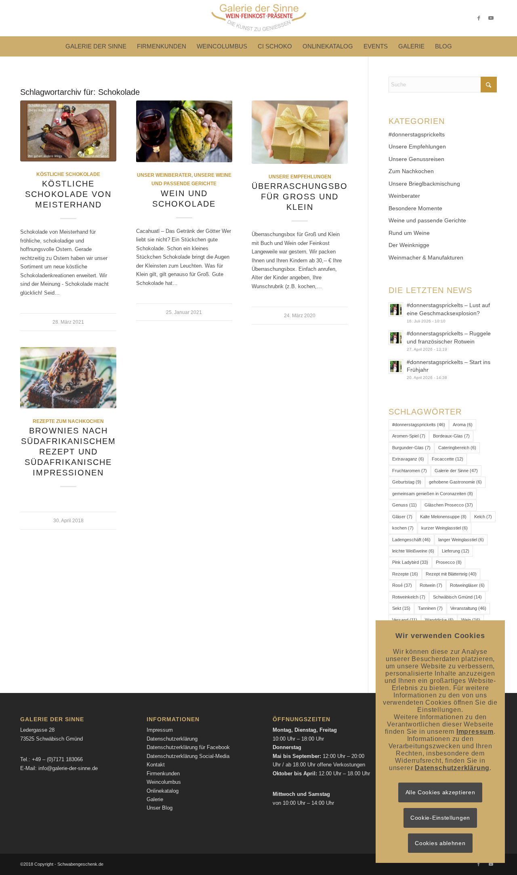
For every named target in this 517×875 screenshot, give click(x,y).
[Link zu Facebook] (479, 18)
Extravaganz (408, 458)
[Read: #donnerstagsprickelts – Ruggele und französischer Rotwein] (396, 338)
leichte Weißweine (413, 550)
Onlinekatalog (163, 791)
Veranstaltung (468, 608)
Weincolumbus (164, 782)
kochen (403, 527)
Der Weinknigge (409, 245)
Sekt (401, 608)
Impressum (160, 730)
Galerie (155, 799)
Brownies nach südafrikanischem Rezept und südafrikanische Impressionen (68, 451)
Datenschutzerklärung (172, 739)
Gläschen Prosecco (449, 504)
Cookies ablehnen (440, 843)
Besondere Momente (415, 208)
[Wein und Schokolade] (184, 131)
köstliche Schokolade (68, 174)
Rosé (402, 585)
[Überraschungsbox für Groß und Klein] (300, 132)
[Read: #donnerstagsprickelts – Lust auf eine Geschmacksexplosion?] (396, 309)
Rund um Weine (409, 233)
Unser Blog (159, 808)
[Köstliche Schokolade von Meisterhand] (68, 130)
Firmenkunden (163, 773)
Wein (470, 620)
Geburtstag (406, 481)
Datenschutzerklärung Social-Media (188, 756)
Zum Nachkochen (411, 171)
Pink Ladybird (410, 562)
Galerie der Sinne (456, 470)
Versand (404, 620)
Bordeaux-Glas (451, 435)
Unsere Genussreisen (416, 159)
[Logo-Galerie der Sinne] (258, 18)
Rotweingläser (467, 585)
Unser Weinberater (164, 175)
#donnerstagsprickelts (417, 134)
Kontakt (156, 765)
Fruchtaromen (409, 470)
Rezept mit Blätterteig (451, 573)
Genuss (404, 504)
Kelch (483, 516)
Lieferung (455, 550)
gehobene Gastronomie (455, 481)
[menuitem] (96, 46)
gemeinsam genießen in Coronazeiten (432, 493)
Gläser (402, 516)
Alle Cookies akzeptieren (440, 792)
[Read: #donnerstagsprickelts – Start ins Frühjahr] (396, 366)
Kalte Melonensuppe (443, 516)
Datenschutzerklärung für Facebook (188, 747)
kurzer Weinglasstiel (444, 527)
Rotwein (431, 585)
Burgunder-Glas (411, 447)
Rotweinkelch (408, 596)
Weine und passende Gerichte (427, 220)
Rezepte (405, 573)
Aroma (463, 424)
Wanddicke (439, 620)
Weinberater (404, 196)
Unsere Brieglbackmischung (424, 183)
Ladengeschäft (411, 539)
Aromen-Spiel (408, 435)
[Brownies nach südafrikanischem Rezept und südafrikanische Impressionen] (68, 377)
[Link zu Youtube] (491, 18)
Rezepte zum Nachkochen (68, 421)
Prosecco (449, 562)
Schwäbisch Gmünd (457, 596)
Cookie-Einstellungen (440, 817)
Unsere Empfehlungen (300, 176)
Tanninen (430, 608)
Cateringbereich (457, 447)
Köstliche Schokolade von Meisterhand (68, 194)
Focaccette (447, 458)
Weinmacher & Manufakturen (426, 257)
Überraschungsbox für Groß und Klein (303, 196)
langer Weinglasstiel (461, 539)
